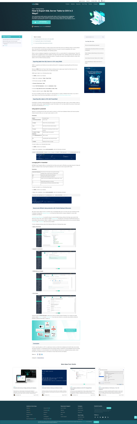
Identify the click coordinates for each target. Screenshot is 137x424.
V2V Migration (46, 416)
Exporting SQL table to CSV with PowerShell (43, 41)
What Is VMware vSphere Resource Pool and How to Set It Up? (94, 54)
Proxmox (28, 412)
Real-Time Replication (30, 418)
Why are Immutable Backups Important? (92, 45)
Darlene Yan (41, 26)
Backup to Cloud (29, 414)
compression (41, 221)
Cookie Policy (84, 421)
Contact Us (80, 412)
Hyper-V (27, 410)
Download (82, 1)
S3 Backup (45, 410)
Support (88, 1)
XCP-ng (45, 414)
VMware (27, 408)
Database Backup (40, 8)
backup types (54, 218)
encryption (34, 221)
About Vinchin (80, 408)
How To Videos (63, 408)
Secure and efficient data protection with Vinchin (43, 43)
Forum (62, 414)
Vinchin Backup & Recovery (37, 217)
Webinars (62, 410)
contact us (41, 317)
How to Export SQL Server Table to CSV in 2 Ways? (94, 58)
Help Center (63, 412)
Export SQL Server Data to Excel (64, 95)
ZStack (27, 416)
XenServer (45, 412)
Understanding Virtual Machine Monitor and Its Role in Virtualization (94, 49)
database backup (46, 213)
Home (33, 8)
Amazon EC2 (46, 408)
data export (46, 105)
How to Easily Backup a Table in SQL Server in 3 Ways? (93, 62)
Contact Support (64, 416)
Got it (96, 422)
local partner (48, 317)
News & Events (80, 410)
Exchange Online (47, 418)
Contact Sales (94, 1)
